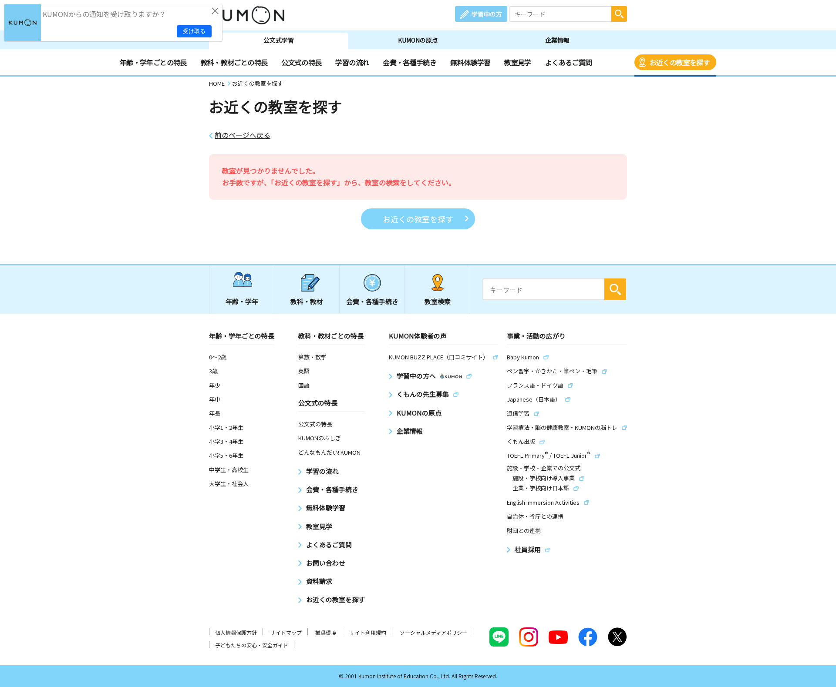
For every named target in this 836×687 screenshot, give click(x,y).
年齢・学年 (242, 301)
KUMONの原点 (418, 40)
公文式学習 (278, 40)
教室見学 (517, 62)
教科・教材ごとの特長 (234, 62)
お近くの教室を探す (680, 62)
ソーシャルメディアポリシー (433, 632)
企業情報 (557, 40)
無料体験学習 (470, 62)
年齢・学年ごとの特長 (153, 62)
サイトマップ (286, 632)
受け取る (194, 31)
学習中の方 (487, 14)
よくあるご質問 (568, 62)
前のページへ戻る (242, 135)
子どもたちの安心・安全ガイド (251, 645)
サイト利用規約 (368, 632)
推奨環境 (325, 632)
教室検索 (438, 301)
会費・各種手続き (409, 62)
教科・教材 (306, 301)
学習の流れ (352, 62)
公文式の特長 (301, 62)
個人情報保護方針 (236, 632)
